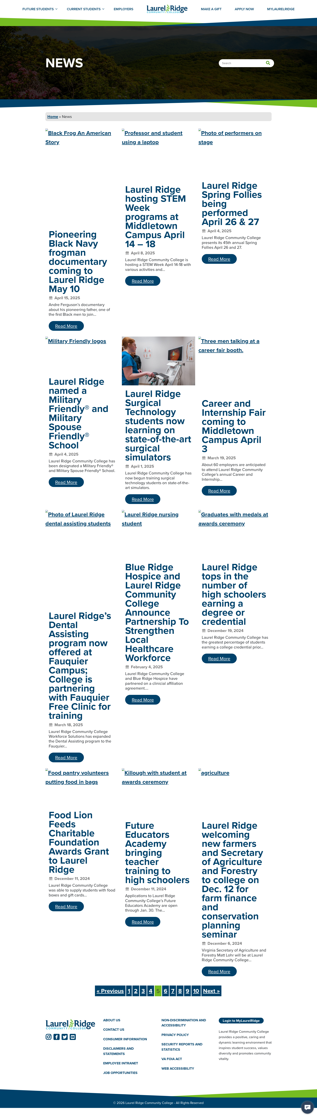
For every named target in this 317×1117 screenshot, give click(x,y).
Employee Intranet (120, 1063)
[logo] (70, 1024)
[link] (48, 1037)
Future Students (38, 9)
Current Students (84, 9)
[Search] (268, 63)
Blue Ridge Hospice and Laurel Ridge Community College (157, 612)
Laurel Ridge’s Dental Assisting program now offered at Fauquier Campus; (80, 665)
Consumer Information (125, 1039)
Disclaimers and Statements (118, 1051)
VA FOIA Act (171, 1058)
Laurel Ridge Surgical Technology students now (158, 425)
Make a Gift (211, 9)
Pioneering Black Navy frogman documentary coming (78, 261)
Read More (66, 326)
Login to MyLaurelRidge (241, 1020)
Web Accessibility (177, 1068)
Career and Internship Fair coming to (234, 426)
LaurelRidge (281, 9)
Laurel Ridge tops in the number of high (234, 594)
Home (52, 116)
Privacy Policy (175, 1034)
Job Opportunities (120, 1072)
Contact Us (113, 1029)
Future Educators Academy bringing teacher (157, 852)
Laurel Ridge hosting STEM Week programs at (155, 216)
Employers (123, 9)
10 (196, 991)
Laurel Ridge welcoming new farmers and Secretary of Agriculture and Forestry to (232, 879)
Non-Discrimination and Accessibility (183, 1023)
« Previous (110, 991)
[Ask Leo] (307, 1107)
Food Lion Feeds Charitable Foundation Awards (79, 842)
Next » (211, 991)
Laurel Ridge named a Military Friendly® (78, 413)
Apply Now (244, 9)
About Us (111, 1020)
